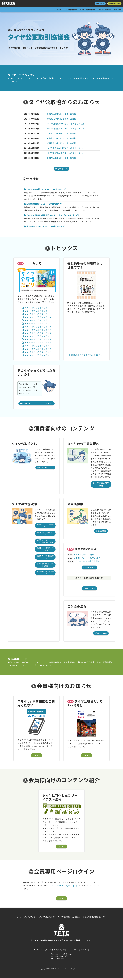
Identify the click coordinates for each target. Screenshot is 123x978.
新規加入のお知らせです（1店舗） (62, 118)
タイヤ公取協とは (71, 9)
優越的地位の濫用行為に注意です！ (87, 355)
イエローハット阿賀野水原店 (87, 557)
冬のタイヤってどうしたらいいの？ (36, 403)
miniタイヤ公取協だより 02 (38, 352)
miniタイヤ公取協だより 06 (38, 339)
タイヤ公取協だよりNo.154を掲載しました (65, 128)
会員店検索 (117, 9)
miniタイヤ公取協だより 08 (38, 333)
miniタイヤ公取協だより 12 (38, 320)
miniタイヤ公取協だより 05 (38, 342)
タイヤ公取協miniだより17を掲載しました (65, 123)
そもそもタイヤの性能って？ (45, 525)
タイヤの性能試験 (104, 9)
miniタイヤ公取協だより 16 (38, 307)
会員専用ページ (114, 3)
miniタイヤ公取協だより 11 (38, 323)
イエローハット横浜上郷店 (87, 561)
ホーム (59, 9)
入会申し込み (89, 588)
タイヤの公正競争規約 (87, 9)
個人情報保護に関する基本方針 (95, 917)
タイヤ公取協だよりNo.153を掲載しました (65, 153)
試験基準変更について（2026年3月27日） (44, 204)
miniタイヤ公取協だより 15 (38, 310)
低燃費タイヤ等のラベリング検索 (45, 549)
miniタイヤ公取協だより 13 (38, 317)
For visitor (100, 3)
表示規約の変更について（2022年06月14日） (46, 226)
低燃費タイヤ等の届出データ (45, 557)
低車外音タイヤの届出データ (45, 572)
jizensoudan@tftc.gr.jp (65, 885)
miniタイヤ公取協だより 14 (38, 314)
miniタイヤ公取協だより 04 (38, 345)
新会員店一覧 (89, 567)
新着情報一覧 (61, 168)
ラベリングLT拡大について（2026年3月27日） (46, 189)
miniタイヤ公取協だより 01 (38, 355)
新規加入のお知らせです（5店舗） (62, 133)
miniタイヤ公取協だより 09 (38, 329)
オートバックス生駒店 (84, 554)
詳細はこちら (101, 633)
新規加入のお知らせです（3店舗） (62, 113)
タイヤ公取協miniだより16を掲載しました (65, 148)
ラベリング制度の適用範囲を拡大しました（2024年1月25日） (53, 215)
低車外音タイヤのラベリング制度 (45, 565)
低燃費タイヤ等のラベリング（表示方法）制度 (45, 541)
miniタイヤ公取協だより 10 (38, 326)
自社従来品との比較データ (45, 533)
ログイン (36, 755)
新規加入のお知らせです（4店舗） (62, 138)
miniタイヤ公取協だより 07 (38, 336)
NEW (20, 263)
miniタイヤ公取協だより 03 (38, 348)
